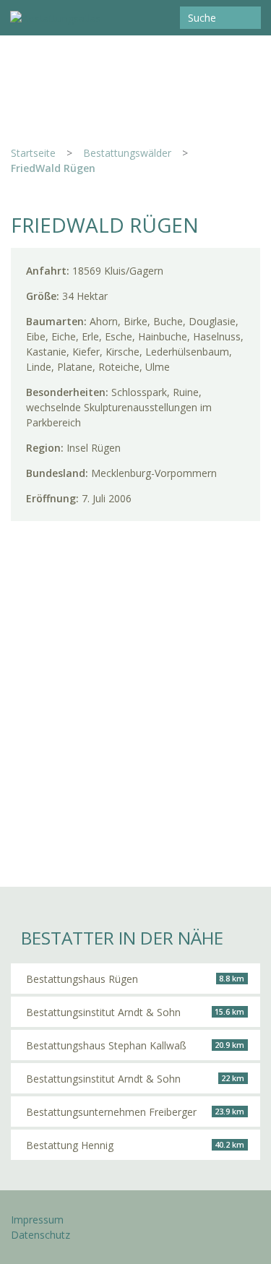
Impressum (37, 1219)
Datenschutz (40, 1235)
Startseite (33, 153)
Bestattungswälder (127, 153)
